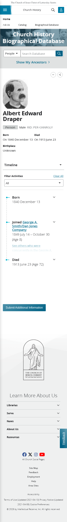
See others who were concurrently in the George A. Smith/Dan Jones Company (32, 250)
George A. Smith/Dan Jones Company (25, 226)
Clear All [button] (58, 176)
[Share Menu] (60, 74)
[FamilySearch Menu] (53, 74)
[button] (35, 201)
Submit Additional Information (24, 307)
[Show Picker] (60, 165)
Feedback (63, 438)
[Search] (59, 53)
